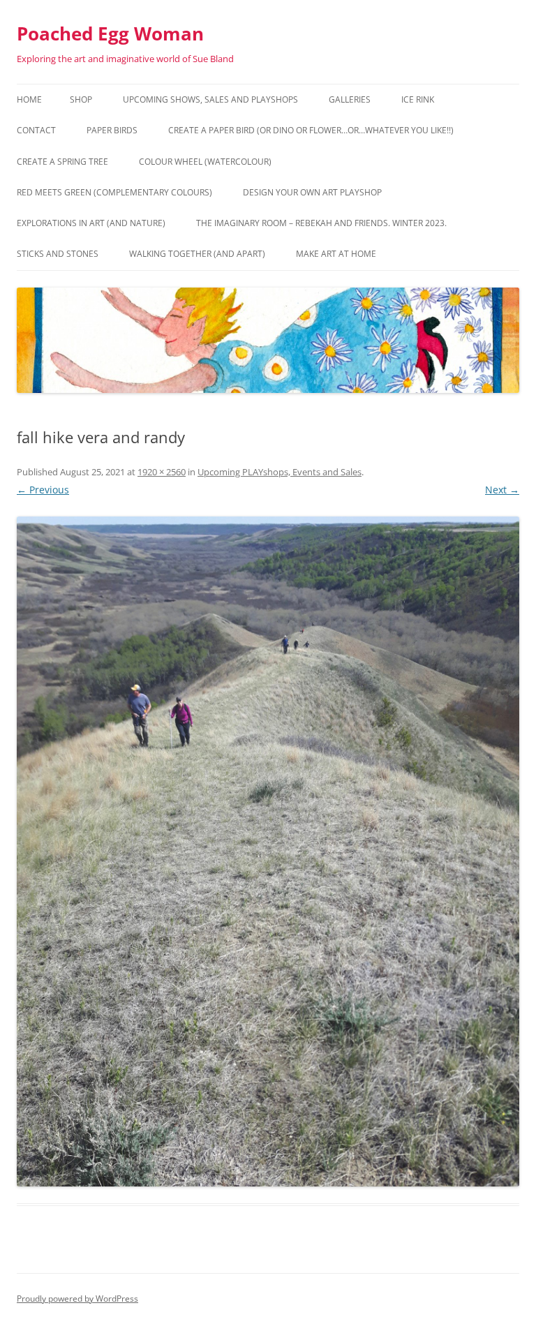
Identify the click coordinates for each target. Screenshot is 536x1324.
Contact (36, 130)
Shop (81, 99)
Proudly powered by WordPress (77, 1298)
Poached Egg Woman (110, 33)
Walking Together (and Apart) (197, 254)
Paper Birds (112, 130)
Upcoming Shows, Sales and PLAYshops (210, 99)
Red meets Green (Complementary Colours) (114, 192)
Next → (502, 489)
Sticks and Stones (57, 254)
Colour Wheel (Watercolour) (205, 162)
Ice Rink (417, 99)
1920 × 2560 (161, 472)
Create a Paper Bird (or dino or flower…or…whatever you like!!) (311, 130)
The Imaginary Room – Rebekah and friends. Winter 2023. (321, 223)
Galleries (350, 99)
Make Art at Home (336, 254)
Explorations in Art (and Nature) (91, 223)
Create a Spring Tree (62, 162)
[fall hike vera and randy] (268, 851)
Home (29, 99)
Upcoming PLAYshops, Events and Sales (280, 472)
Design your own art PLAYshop (312, 192)
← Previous (43, 489)
